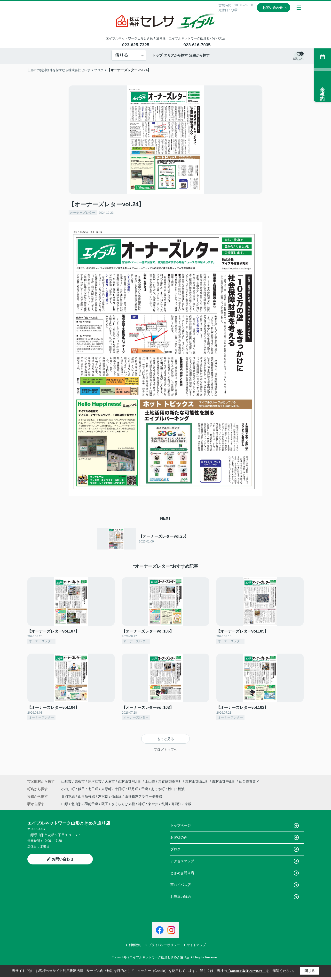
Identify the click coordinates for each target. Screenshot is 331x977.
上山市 (150, 781)
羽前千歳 (91, 804)
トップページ (180, 825)
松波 (181, 789)
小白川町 (68, 789)
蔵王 (104, 804)
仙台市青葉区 (249, 781)
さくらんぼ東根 (123, 804)
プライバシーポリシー (164, 945)
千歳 (145, 789)
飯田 (82, 789)
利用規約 (135, 945)
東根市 (80, 781)
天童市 (110, 781)
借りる (121, 55)
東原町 (106, 789)
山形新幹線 (87, 796)
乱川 (164, 804)
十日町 (120, 789)
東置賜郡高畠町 (170, 781)
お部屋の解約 (180, 897)
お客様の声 (178, 837)
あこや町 (158, 789)
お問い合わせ (272, 7)
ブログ (175, 849)
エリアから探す (176, 55)
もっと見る (165, 739)
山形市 (66, 781)
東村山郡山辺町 (197, 781)
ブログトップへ (165, 749)
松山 (172, 789)
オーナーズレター (82, 212)
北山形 (76, 804)
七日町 (93, 789)
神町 (141, 804)
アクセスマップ (182, 861)
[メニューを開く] (299, 7)
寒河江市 (95, 781)
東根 (188, 804)
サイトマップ (196, 945)
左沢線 (103, 796)
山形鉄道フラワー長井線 (143, 796)
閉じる (310, 971)
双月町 (133, 789)
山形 (64, 804)
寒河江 (176, 804)
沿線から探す (199, 55)
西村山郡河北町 (130, 781)
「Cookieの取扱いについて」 (246, 971)
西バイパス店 (180, 885)
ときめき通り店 (182, 873)
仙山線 (117, 796)
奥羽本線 (68, 796)
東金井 (153, 804)
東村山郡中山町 (224, 781)
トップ (157, 55)
